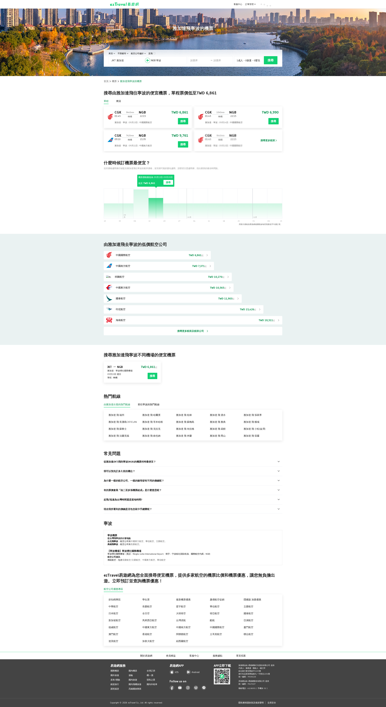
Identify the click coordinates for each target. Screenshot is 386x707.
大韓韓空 (181, 613)
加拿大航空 (148, 641)
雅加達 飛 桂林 (184, 414)
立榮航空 (160, 541)
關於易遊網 (146, 655)
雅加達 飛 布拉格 (185, 428)
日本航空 (113, 613)
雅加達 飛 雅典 (218, 421)
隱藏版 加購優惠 (252, 599)
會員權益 (171, 655)
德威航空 (113, 627)
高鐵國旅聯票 (135, 688)
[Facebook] (172, 687)
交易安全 (271, 702)
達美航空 (113, 641)
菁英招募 (241, 655)
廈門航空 (248, 627)
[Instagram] (188, 687)
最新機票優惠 (183, 599)
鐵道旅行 (115, 684)
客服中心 (238, 4)
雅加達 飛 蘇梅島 (185, 421)
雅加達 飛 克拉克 (151, 428)
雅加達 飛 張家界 (253, 414)
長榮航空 (135, 544)
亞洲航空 (248, 620)
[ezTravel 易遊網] (124, 4)
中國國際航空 (217, 627)
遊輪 (131, 675)
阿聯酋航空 (182, 634)
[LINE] (204, 687)
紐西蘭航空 (182, 641)
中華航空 (113, 606)
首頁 (106, 81)
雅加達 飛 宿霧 (251, 435)
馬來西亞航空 (149, 620)
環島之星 (151, 679)
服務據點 (217, 655)
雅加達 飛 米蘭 (184, 435)
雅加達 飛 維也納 (151, 435)
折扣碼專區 (115, 599)
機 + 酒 (150, 675)
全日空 (146, 613)
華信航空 (150, 541)
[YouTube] (180, 687)
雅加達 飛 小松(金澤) (254, 428)
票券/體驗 (115, 679)
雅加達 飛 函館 (218, 428)
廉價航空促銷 (217, 599)
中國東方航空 (137, 541)
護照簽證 (115, 688)
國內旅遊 (133, 679)
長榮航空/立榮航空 (131, 560)
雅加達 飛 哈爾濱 (151, 414)
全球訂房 (151, 670)
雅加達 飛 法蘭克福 (119, 435)
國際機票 (115, 670)
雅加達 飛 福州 (116, 414)
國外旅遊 (115, 675)
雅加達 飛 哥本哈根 (152, 421)
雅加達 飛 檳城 (251, 421)
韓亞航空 (215, 613)
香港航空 (147, 634)
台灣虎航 (181, 620)
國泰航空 (248, 613)
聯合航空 (248, 634)
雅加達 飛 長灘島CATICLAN (123, 421)
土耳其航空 (216, 634)
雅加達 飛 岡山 (218, 435)
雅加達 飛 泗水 (218, 414)
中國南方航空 (183, 627)
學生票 (146, 599)
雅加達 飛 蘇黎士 (118, 428)
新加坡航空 (115, 620)
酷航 (212, 620)
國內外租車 (152, 684)
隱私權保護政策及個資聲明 (251, 702)
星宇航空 (181, 606)
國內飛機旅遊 (135, 684)
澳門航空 (113, 634)
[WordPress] (196, 687)
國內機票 (133, 670)
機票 (114, 81)
